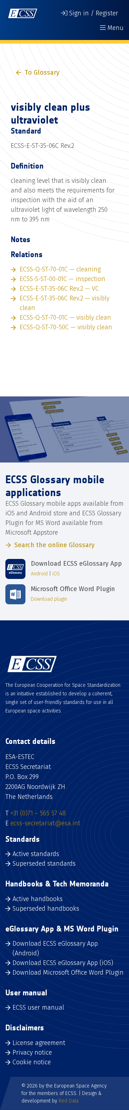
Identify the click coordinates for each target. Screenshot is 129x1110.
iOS (56, 574)
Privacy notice (32, 1052)
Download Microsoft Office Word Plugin (68, 972)
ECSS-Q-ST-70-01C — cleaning (60, 269)
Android (39, 574)
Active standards (36, 854)
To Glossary (42, 72)
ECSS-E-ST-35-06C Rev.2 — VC (59, 288)
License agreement (39, 1043)
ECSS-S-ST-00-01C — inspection (62, 279)
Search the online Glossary (54, 545)
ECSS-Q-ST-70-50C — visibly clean (66, 327)
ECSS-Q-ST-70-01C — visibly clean (65, 317)
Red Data (68, 1101)
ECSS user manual (38, 1007)
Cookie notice (32, 1062)
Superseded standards (44, 864)
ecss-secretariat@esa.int (45, 823)
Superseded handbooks (46, 908)
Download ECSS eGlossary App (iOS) (63, 963)
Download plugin (49, 599)
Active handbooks (38, 899)
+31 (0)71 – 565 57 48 (38, 813)
